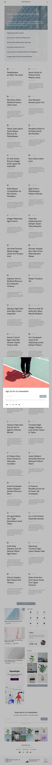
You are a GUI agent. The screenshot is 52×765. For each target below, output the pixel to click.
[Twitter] (10, 404)
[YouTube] (19, 404)
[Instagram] (13, 404)
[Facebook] (7, 404)
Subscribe (43, 396)
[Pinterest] (16, 404)
